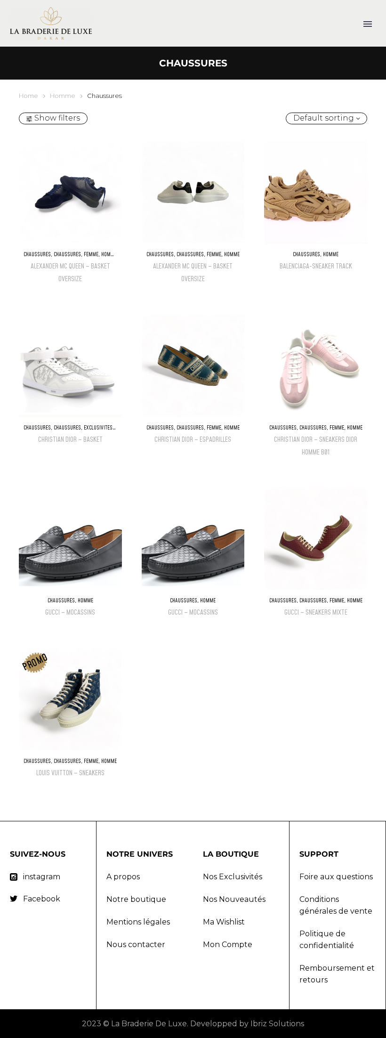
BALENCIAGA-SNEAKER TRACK (316, 266)
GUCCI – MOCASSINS (70, 612)
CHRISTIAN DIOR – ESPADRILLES (192, 440)
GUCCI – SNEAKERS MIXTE (315, 612)
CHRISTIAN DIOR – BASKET (70, 440)
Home (28, 95)
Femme (91, 255)
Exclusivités (98, 428)
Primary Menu (367, 24)
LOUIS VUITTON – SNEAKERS (70, 773)
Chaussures (37, 255)
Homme (62, 95)
